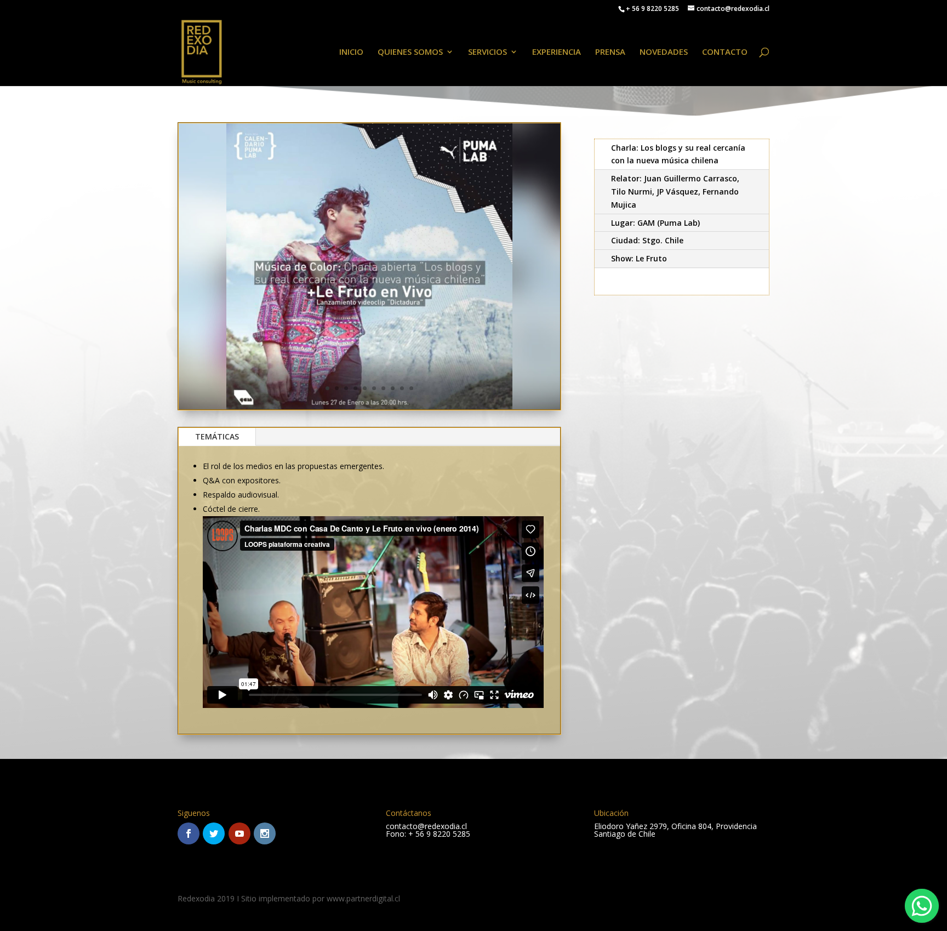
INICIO (351, 52)
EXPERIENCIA (556, 52)
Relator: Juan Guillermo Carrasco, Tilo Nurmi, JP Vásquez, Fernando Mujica (675, 191)
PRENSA (610, 52)
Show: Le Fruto (639, 258)
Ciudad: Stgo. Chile (647, 240)
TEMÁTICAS (217, 436)
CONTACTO (725, 52)
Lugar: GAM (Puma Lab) (655, 223)
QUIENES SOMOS (410, 52)
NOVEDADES (664, 52)
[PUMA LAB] (369, 409)
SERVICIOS (487, 52)
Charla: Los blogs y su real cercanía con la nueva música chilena (678, 154)
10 (411, 388)
